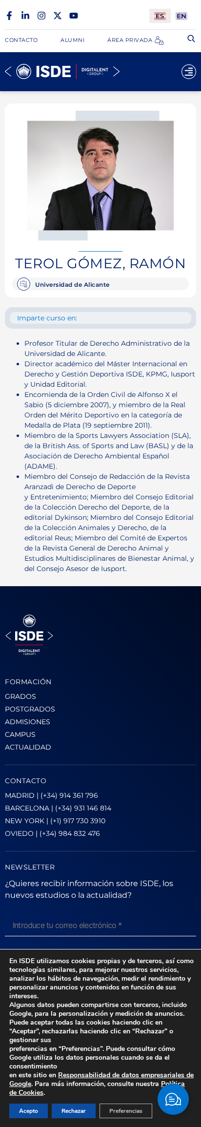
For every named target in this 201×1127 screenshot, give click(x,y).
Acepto (28, 1111)
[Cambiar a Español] (160, 16)
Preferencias (125, 1111)
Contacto (21, 40)
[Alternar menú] (188, 71)
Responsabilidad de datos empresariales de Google (101, 1079)
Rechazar (73, 1111)
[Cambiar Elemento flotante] (173, 1099)
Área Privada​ (129, 40)
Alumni (72, 40)
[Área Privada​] (159, 40)
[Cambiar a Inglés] (181, 16)
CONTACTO (25, 780)
